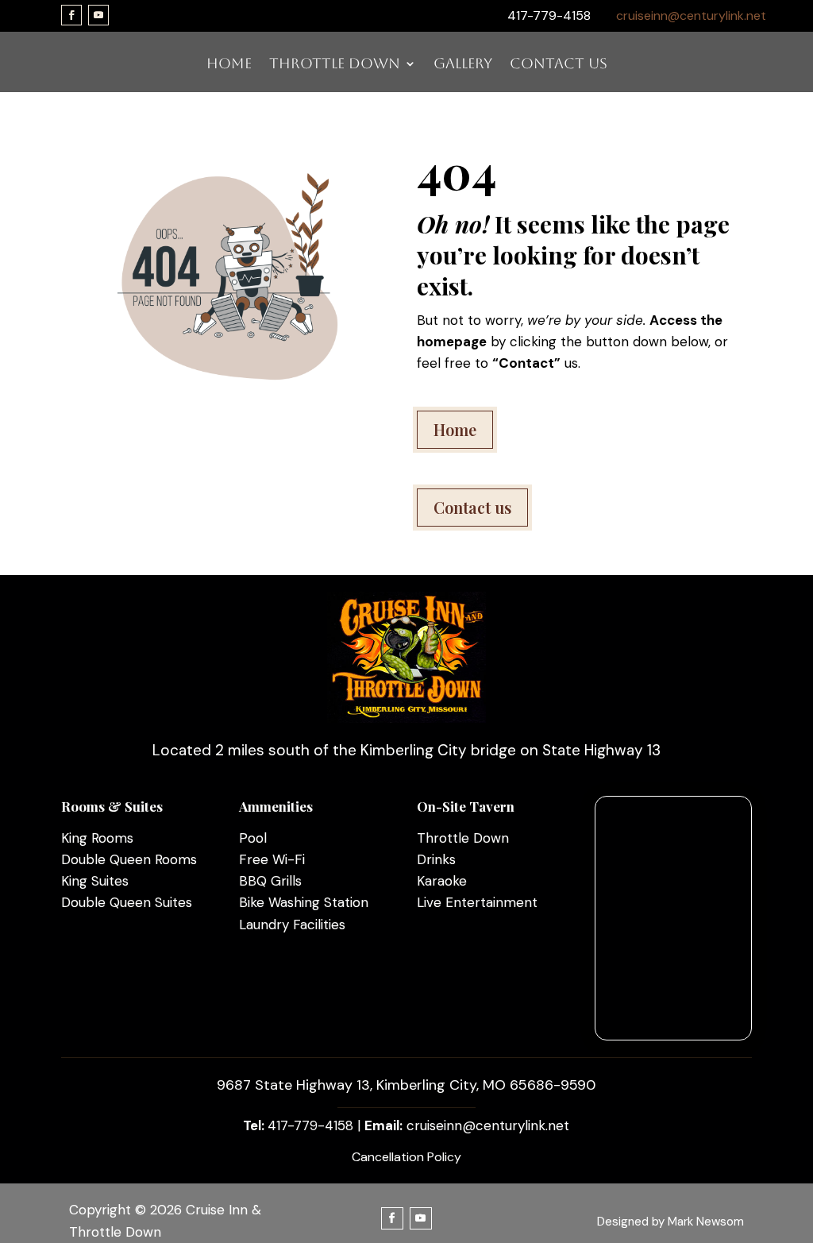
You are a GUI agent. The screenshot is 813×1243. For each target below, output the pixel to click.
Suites (108, 881)
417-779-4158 (310, 1125)
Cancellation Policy (406, 1156)
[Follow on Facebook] (71, 15)
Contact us (472, 507)
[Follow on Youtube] (98, 15)
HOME (229, 64)
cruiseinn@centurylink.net (691, 15)
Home (454, 429)
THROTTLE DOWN (334, 64)
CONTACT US (558, 64)
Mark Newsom (706, 1221)
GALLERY (462, 64)
